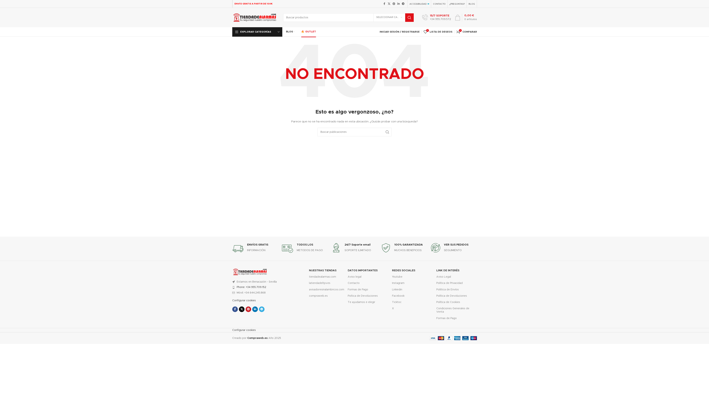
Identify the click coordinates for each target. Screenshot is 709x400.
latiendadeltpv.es (319, 283)
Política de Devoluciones (451, 296)
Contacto (354, 283)
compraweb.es (318, 296)
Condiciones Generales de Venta (452, 310)
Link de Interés (447, 270)
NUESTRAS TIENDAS (322, 270)
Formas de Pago (358, 289)
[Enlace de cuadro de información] (436, 17)
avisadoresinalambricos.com (325, 289)
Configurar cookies (244, 300)
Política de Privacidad (449, 283)
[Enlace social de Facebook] (384, 3)
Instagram (398, 283)
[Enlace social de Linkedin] (398, 3)
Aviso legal (354, 277)
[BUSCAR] (409, 17)
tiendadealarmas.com (322, 277)
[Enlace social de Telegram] (403, 3)
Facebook (398, 296)
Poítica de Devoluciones (363, 296)
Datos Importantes (363, 270)
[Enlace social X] (389, 3)
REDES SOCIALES (403, 270)
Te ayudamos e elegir (361, 302)
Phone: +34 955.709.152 (251, 287)
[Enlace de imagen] (250, 271)
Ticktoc (396, 302)
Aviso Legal (443, 277)
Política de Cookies (448, 302)
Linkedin (397, 289)
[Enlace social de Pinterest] (393, 3)
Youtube (397, 277)
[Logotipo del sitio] (255, 17)
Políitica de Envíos (447, 289)
